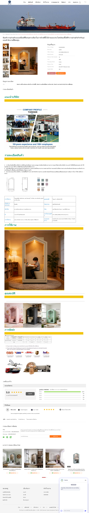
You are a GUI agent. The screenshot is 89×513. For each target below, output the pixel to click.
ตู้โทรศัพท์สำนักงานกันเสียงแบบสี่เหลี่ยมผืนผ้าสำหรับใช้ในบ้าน (12, 470)
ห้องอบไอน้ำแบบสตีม (7, 497)
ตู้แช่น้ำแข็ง (5, 500)
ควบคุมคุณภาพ (55, 2)
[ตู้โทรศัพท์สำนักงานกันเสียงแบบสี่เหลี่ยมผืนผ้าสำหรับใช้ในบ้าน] (12, 458)
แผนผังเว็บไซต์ (52, 507)
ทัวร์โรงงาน (46, 2)
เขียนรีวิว (30, 393)
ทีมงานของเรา (26, 500)
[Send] (85, 510)
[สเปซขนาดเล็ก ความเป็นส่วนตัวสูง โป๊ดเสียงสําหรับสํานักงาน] (33, 458)
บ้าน (25, 2)
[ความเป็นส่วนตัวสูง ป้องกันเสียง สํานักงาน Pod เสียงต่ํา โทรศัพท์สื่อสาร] (54, 458)
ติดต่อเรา (64, 2)
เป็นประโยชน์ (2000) (66, 409)
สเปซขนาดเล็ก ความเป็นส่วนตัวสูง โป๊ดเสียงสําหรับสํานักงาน (33, 470)
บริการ (24, 497)
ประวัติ (24, 494)
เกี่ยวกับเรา (38, 2)
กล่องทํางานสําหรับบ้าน (12, 419)
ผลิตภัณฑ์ (30, 2)
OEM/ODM (46, 494)
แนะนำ (24, 492)
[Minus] (85, 480)
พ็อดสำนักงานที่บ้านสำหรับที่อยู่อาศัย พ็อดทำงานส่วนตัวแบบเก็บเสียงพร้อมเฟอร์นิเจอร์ (76, 470)
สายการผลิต (46, 492)
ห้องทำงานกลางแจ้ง (7, 494)
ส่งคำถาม (55, 436)
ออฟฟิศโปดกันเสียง (6, 492)
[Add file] (61, 510)
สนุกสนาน (75, 2)
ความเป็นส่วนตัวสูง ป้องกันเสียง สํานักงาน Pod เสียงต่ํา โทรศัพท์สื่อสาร (55, 470)
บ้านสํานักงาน (21, 419)
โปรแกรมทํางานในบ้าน (31, 419)
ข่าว (69, 2)
